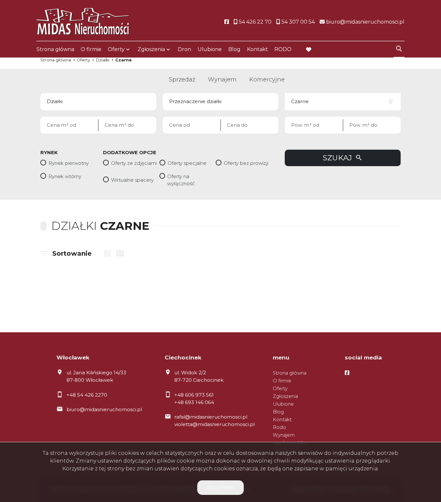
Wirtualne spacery (132, 180)
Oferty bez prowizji (246, 163)
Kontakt (257, 49)
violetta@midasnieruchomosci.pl (214, 424)
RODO (283, 49)
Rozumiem (220, 487)
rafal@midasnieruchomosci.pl (210, 417)
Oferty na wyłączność (181, 180)
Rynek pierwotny (68, 163)
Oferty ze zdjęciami (134, 163)
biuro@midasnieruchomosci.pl (104, 409)
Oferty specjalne (187, 163)
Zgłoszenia (285, 396)
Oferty (116, 49)
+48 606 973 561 (194, 395)
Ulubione (210, 49)
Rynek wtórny (64, 176)
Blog (234, 49)
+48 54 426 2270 (87, 395)
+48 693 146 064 (194, 402)
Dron (184, 49)
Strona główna (55, 49)
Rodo (279, 427)
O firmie (91, 49)
